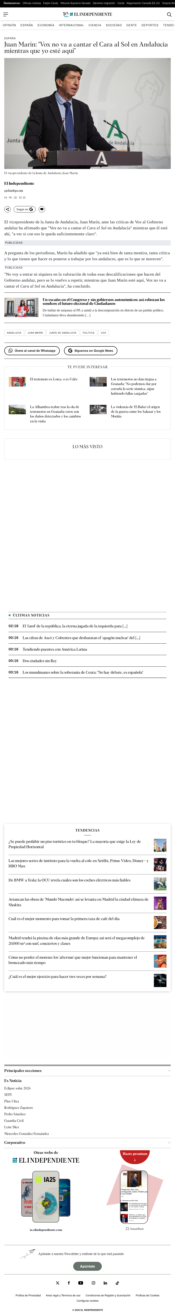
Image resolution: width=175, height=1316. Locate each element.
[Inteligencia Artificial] (46, 1221)
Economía (46, 25)
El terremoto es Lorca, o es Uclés (53, 379)
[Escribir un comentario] (42, 209)
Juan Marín (35, 332)
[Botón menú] (5, 14)
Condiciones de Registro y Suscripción (108, 1295)
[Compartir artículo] (7, 209)
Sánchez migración (104, 3)
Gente (131, 25)
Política (89, 332)
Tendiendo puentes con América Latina (55, 649)
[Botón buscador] (169, 14)
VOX (103, 332)
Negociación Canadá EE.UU (143, 3)
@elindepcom (13, 190)
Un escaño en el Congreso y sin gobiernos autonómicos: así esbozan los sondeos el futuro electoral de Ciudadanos (104, 301)
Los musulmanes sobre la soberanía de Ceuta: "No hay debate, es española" (83, 672)
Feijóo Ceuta (50, 3)
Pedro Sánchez (15, 1114)
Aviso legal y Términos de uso (63, 1295)
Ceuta (120, 3)
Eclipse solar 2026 (17, 1088)
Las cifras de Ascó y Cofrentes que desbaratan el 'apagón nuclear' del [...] (81, 637)
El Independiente (19, 183)
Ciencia (95, 25)
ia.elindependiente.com (46, 1230)
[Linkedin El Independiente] (105, 1283)
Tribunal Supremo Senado (75, 3)
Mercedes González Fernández (26, 1134)
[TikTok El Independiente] (117, 1283)
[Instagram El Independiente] (93, 1283)
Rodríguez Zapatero (18, 1108)
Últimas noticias (32, 3)
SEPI (8, 1095)
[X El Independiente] (57, 1283)
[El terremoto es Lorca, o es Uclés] (17, 386)
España (26, 25)
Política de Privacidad (28, 1295)
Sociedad (114, 25)
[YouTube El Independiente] (80, 1283)
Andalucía (14, 332)
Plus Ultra (11, 1101)
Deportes (150, 25)
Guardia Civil (13, 1121)
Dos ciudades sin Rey (40, 661)
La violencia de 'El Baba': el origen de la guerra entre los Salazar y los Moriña (136, 412)
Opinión (9, 25)
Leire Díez (11, 1127)
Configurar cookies (88, 1300)
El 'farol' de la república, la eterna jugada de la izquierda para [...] (75, 626)
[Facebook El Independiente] (69, 1283)
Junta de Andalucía (62, 332)
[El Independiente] (87, 14)
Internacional (71, 25)
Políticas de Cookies (147, 1295)
